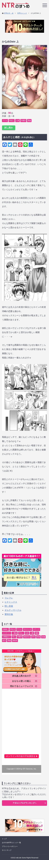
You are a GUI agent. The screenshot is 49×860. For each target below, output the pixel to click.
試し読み (8, 127)
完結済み (27, 637)
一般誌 (14, 633)
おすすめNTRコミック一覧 (11, 843)
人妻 (17, 120)
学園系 (23, 120)
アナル (5, 120)
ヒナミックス (11, 602)
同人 (13, 637)
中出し (11, 120)
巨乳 (33, 637)
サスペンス (27, 629)
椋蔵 (38, 637)
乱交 (26, 633)
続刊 (4, 640)
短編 (43, 637)
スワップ (36, 629)
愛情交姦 (9, 614)
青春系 (15, 640)
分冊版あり (6, 637)
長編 (29, 120)
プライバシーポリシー (10, 846)
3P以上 (12, 629)
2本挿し (5, 629)
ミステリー (6, 633)
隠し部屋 (9, 606)
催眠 (36, 633)
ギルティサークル (13, 610)
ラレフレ (9, 598)
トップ (4, 839)
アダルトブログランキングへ (24, 803)
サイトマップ (6, 850)
